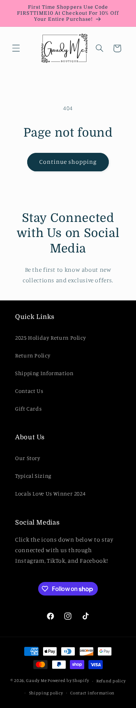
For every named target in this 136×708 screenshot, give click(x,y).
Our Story (27, 458)
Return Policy (32, 355)
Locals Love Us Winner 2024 (50, 493)
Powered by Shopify (68, 680)
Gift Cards (28, 408)
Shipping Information (44, 373)
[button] (16, 48)
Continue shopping (68, 161)
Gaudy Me (36, 680)
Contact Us (29, 391)
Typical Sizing (33, 476)
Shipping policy (46, 693)
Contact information (92, 693)
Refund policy (111, 680)
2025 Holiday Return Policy (50, 337)
